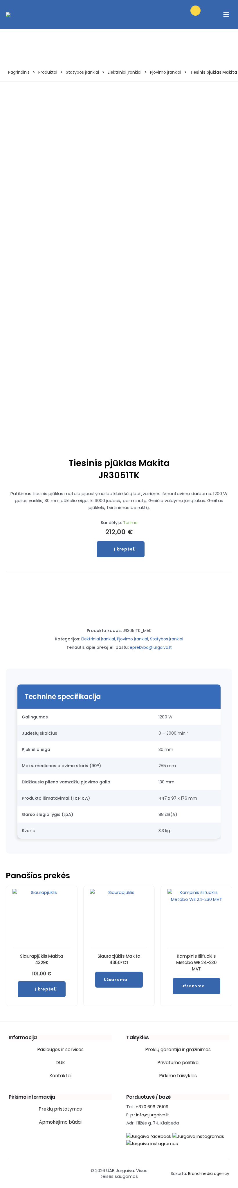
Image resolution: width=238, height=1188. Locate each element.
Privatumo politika (178, 1062)
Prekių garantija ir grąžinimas (178, 1049)
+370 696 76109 (152, 1107)
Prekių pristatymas (60, 1109)
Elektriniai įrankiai (98, 639)
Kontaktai (60, 1075)
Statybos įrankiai (166, 639)
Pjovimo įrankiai (132, 639)
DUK (60, 1062)
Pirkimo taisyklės (178, 1075)
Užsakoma (115, 979)
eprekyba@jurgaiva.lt (151, 647)
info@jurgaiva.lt (152, 1115)
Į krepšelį (125, 549)
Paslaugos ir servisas (60, 1049)
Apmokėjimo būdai (60, 1122)
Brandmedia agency (208, 1173)
